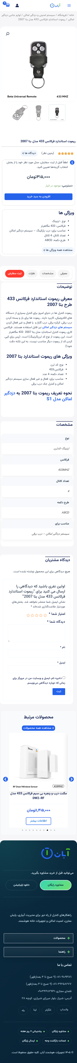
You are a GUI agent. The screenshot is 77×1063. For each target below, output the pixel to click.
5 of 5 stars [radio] (28, 615)
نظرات (32, 273)
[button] (7, 33)
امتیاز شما (57, 614)
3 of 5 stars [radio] (36, 615)
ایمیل (61, 663)
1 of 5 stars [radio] (45, 615)
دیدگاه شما (56, 621)
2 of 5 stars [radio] (41, 615)
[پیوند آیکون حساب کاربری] (17, 5)
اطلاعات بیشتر (38, 821)
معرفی (63, 273)
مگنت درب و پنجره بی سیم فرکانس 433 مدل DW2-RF (38, 796)
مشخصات (47, 273)
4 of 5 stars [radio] (32, 615)
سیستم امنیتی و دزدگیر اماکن (39, 15)
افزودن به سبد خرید (38, 196)
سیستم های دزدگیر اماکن (57, 327)
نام (62, 647)
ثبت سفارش (15, 273)
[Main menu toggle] (69, 5)
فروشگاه (62, 15)
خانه (71, 15)
